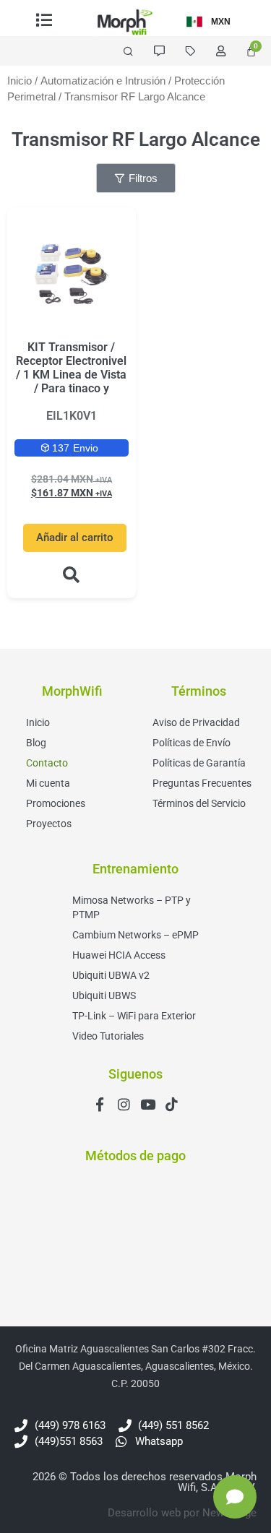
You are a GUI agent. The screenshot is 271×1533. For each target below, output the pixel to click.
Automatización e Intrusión (102, 81)
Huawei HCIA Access (118, 955)
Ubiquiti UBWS (104, 995)
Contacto (47, 763)
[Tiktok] (172, 1104)
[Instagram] (124, 1104)
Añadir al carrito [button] (74, 537)
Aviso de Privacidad (196, 722)
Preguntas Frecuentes (201, 783)
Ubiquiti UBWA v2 (111, 975)
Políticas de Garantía (199, 763)
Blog (36, 742)
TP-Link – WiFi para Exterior (134, 1016)
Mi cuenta (48, 783)
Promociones (55, 803)
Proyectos (49, 823)
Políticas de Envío (191, 742)
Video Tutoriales (108, 1036)
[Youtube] (148, 1104)
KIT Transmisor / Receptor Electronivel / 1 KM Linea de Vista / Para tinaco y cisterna (71, 375)
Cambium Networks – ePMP (135, 935)
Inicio (19, 81)
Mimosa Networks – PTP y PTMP (131, 907)
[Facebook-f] (100, 1104)
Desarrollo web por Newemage (182, 1512)
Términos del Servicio (199, 803)
